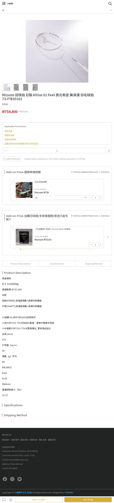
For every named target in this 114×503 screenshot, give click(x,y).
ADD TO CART (39, 499)
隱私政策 (43, 439)
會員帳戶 (6, 439)
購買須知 (24, 439)
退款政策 (33, 439)
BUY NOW (88, 499)
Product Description (20, 263)
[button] (108, 237)
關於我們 (15, 439)
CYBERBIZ (68, 492)
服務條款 (52, 439)
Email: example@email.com (15, 459)
